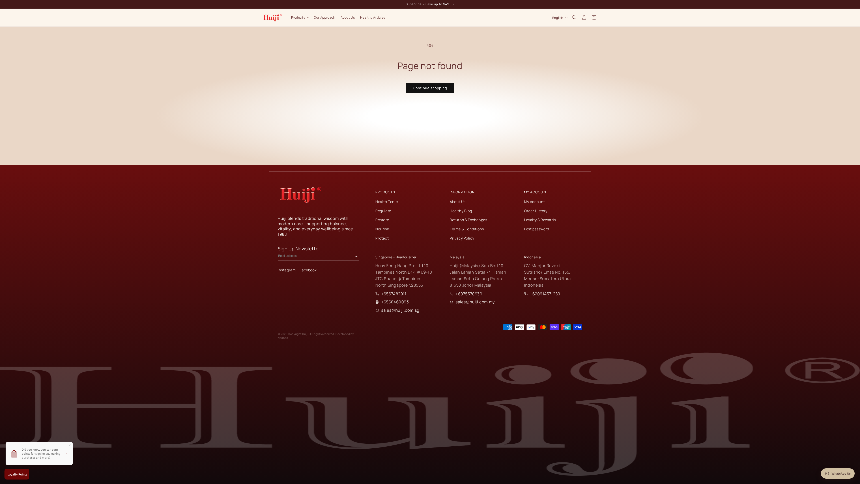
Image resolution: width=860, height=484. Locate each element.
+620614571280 (545, 293)
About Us (458, 201)
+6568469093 (395, 302)
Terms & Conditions (467, 229)
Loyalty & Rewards (540, 219)
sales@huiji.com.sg (400, 310)
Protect (382, 238)
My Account (534, 201)
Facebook (308, 270)
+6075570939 (469, 293)
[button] (299, 17)
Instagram (287, 270)
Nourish (382, 229)
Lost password (536, 229)
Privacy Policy (462, 238)
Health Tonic (386, 201)
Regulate (383, 210)
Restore (382, 219)
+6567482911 (393, 293)
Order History (536, 210)
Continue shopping (430, 88)
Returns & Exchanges (468, 219)
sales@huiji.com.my (475, 302)
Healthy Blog (461, 210)
